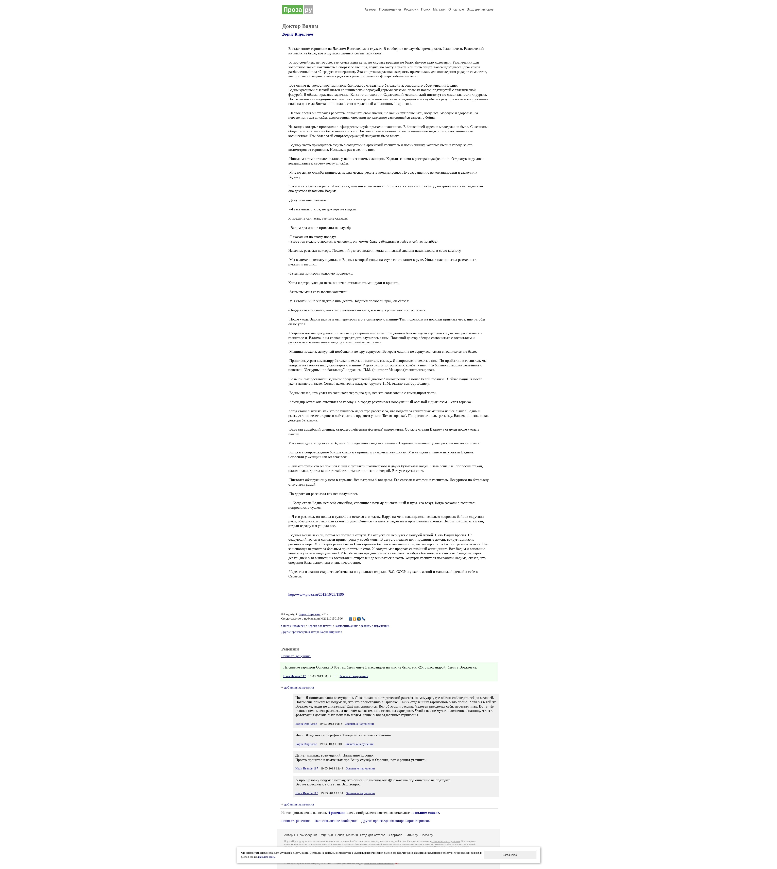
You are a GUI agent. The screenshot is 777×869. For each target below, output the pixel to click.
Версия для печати (320, 625)
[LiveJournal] (363, 619)
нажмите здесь (266, 856)
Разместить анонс (346, 625)
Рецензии (411, 9)
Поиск (425, 9)
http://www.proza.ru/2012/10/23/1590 (316, 594)
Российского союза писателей (379, 864)
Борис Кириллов (297, 34)
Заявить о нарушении (375, 625)
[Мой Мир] (359, 619)
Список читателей (293, 625)
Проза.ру (426, 835)
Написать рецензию (296, 656)
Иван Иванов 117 (294, 676)
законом (349, 844)
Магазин (439, 9)
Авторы (370, 9)
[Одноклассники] (355, 619)
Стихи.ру (411, 835)
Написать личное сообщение (336, 821)
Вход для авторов (480, 9)
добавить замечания (299, 687)
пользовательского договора (445, 841)
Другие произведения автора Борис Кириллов (311, 631)
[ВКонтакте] (350, 619)
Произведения (390, 9)
